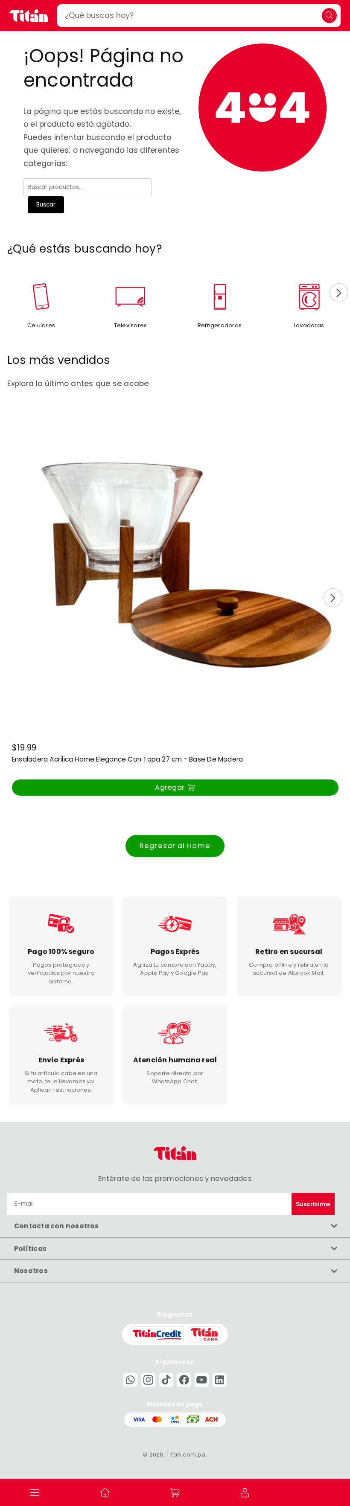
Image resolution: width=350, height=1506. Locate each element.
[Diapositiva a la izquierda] (11, 292)
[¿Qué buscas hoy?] (329, 15)
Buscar (45, 205)
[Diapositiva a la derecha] (339, 292)
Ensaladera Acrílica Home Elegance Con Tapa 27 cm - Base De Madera (127, 760)
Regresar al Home (175, 846)
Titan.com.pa (186, 1454)
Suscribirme (313, 1204)
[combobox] (199, 15)
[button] (35, 1492)
